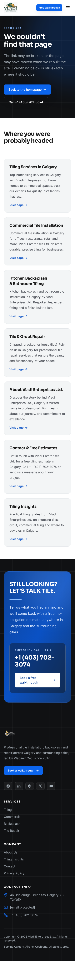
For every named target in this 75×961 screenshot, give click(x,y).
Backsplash (12, 824)
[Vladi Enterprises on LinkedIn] (19, 786)
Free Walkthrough (49, 7)
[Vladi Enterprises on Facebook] (8, 786)
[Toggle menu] (67, 7)
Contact (9, 866)
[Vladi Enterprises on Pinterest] (29, 786)
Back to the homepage (25, 89)
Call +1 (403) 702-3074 (26, 102)
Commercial (12, 817)
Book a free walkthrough (29, 680)
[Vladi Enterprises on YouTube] (51, 786)
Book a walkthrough (21, 770)
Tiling (8, 810)
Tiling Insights (14, 859)
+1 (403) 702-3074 (34, 661)
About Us (10, 852)
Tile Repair (11, 831)
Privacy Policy (14, 873)
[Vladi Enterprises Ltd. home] (11, 7)
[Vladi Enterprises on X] (40, 786)
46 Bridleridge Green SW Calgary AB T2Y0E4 (36, 897)
